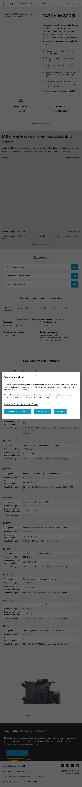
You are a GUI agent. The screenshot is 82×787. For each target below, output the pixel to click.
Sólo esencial (42, 411)
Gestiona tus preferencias (17, 411)
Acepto (60, 411)
